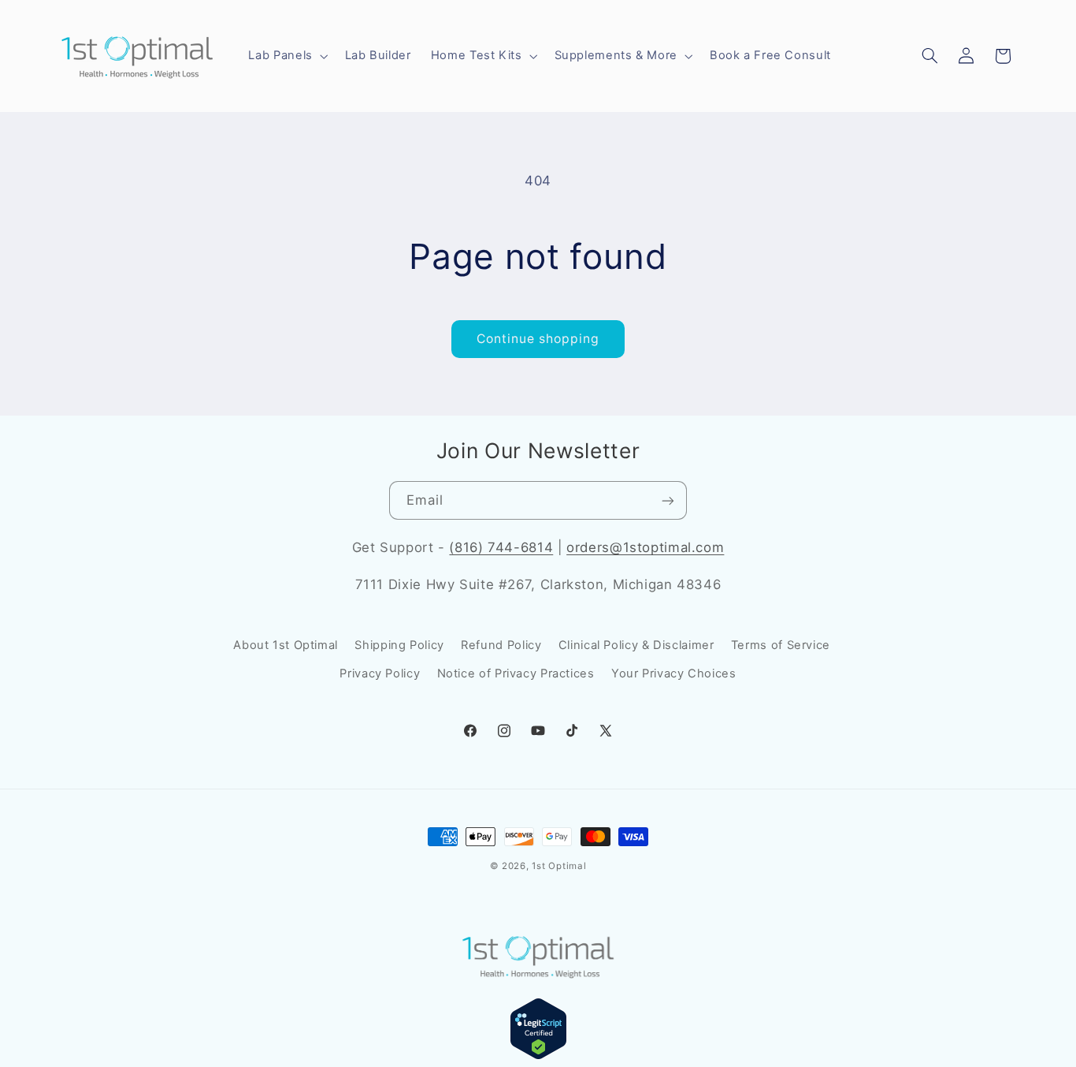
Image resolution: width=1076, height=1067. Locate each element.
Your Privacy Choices (674, 673)
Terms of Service (780, 645)
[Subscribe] (668, 500)
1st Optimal (559, 865)
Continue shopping (538, 338)
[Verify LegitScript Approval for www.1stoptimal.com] (538, 1055)
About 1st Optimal (285, 645)
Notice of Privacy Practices (516, 673)
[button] (287, 56)
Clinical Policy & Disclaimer (636, 645)
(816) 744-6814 (501, 547)
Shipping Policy (398, 645)
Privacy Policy (379, 673)
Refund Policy (501, 645)
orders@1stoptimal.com (645, 547)
